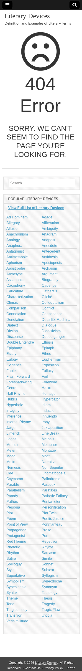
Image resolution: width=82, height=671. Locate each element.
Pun (45, 536)
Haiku (46, 388)
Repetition (50, 541)
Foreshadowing (19, 382)
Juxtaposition (52, 428)
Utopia (47, 615)
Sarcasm (49, 553)
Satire (11, 558)
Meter (10, 450)
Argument (49, 274)
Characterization (19, 297)
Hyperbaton (51, 399)
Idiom (46, 405)
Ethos (46, 354)
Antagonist (15, 251)
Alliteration (50, 223)
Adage (47, 217)
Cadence (49, 285)
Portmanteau (52, 524)
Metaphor (49, 445)
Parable (12, 484)
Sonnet (47, 564)
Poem (11, 519)
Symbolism (15, 581)
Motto (10, 462)
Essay (11, 354)
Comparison (16, 308)
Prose (46, 530)
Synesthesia (16, 587)
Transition (14, 615)
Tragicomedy (16, 610)
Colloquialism (53, 302)
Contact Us (33, 668)
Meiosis (48, 439)
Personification (54, 507)
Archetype (14, 274)
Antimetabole (17, 257)
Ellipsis (48, 342)
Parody (12, 496)
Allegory (13, 223)
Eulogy (12, 359)
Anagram (49, 234)
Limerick (13, 433)
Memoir (12, 445)
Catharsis (49, 291)
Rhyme (47, 547)
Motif (45, 456)
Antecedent (51, 251)
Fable (11, 371)
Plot (9, 513)
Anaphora (14, 246)
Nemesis (13, 467)
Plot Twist (49, 513)
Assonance (15, 280)
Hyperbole (14, 405)
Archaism (49, 268)
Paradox (48, 484)
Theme (12, 598)
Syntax (12, 593)
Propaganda (16, 530)
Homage (49, 393)
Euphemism (51, 359)
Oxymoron (14, 479)
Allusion (13, 228)
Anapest (48, 240)
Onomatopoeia (54, 473)
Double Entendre (20, 342)
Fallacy (48, 371)
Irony (46, 422)
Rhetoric (13, 547)
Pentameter (51, 502)
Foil (45, 376)
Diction (12, 331)
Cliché (47, 297)
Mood (10, 456)
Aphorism (14, 263)
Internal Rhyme (18, 422)
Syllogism (50, 575)
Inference (13, 416)
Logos (11, 439)
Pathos (12, 502)
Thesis (47, 598)
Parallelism (15, 490)
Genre (11, 388)
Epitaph (48, 348)
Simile (47, 558)
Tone (10, 604)
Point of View (17, 524)
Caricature (14, 291)
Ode (9, 473)
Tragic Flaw (51, 610)
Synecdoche (52, 581)
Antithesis (50, 257)
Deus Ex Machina (56, 320)
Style (10, 570)
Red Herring (16, 541)
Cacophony (15, 285)
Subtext (48, 570)
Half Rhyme (16, 393)
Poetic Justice (53, 519)
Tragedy (48, 604)
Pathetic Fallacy (55, 496)
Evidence (14, 365)
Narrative (49, 462)
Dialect (12, 325)
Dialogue (49, 325)
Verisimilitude (17, 621)
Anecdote (49, 246)
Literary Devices (27, 16)
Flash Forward (18, 376)
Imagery (12, 411)
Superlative (15, 575)
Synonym (49, 587)
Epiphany (14, 348)
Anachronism (17, 234)
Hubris (11, 399)
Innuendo (49, 416)
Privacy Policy (53, 668)
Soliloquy (14, 564)
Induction (49, 411)
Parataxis (49, 490)
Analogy (13, 240)
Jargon (12, 428)
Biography (50, 280)
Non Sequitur (52, 467)
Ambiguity (50, 228)
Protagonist (15, 536)
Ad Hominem (17, 217)
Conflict (48, 308)
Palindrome (51, 479)
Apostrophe (15, 268)
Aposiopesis (52, 263)
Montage (49, 450)
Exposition (50, 365)
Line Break (50, 433)
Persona (13, 507)
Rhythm (12, 553)
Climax (12, 302)
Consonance (52, 314)
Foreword (49, 382)
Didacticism (51, 331)
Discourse (14, 337)
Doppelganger (53, 337)
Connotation (16, 314)
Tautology (49, 593)
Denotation (15, 320)
